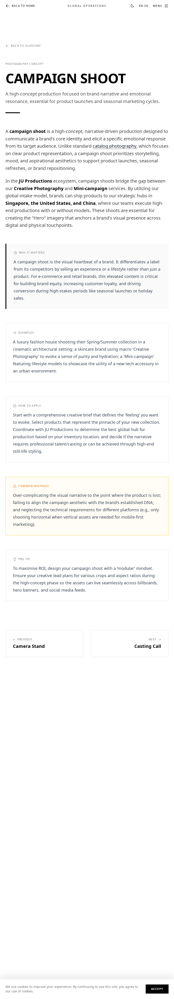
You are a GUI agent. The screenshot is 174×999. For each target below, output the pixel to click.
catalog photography (114, 146)
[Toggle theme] (132, 6)
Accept (157, 989)
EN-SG (143, 6)
